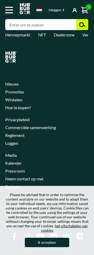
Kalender (13, 162)
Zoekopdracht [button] (82, 24)
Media (11, 155)
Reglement (15, 135)
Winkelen (13, 99)
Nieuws (12, 83)
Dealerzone (64, 34)
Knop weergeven (64, 10)
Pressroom (15, 170)
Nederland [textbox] (39, 10)
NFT (42, 34)
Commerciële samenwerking (30, 127)
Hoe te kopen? (18, 107)
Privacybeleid (17, 119)
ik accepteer (47, 242)
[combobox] (39, 11)
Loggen (11, 143)
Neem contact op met (24, 178)
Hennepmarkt (17, 34)
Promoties (14, 91)
